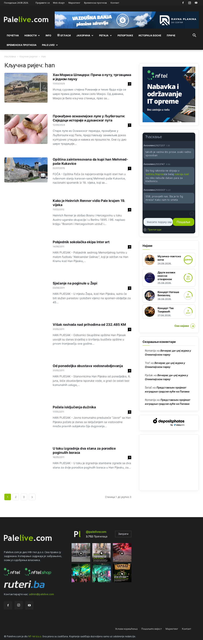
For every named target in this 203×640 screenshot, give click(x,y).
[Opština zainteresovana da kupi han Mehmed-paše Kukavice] (26, 169)
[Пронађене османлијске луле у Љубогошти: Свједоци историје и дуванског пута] (26, 129)
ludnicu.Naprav (155, 174)
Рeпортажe (125, 35)
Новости (30, 35)
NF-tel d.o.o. (35, 636)
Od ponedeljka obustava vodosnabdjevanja (88, 366)
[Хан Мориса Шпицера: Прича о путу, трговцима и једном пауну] (26, 88)
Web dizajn (59, 2)
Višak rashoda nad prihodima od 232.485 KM (89, 325)
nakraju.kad (182, 174)
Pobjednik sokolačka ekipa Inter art (81, 242)
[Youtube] (196, 3)
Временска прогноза (95, 2)
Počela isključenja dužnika (74, 407)
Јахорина (83, 35)
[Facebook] (183, 3)
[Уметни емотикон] (192, 213)
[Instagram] (189, 3)
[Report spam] (192, 145)
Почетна (13, 35)
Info (48, 35)
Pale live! (48, 44)
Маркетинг (74, 2)
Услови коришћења (126, 628)
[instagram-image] (81, 552)
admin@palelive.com (41, 594)
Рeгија (104, 35)
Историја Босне (150, 35)
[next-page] (32, 497)
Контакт (115, 2)
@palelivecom (96, 532)
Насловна (10, 56)
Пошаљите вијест (151, 628)
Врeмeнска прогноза (21, 44)
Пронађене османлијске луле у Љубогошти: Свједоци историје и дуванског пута (89, 118)
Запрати (123, 533)
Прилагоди (154, 229)
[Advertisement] (169, 462)
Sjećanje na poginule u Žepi (75, 283)
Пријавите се (42, 2)
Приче (171, 35)
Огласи (65, 35)
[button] (194, 36)
